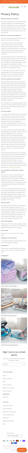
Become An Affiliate (7, 378)
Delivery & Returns (7, 384)
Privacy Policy (6, 394)
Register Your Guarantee (8, 387)
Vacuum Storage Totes (8, 414)
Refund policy (22, 445)
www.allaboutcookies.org (14, 167)
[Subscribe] (23, 364)
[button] (2, 6)
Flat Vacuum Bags (7, 408)
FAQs (4, 381)
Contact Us (5, 397)
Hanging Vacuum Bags (8, 420)
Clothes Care (6, 417)
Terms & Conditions (7, 391)
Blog (4, 424)
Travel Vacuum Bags (8, 405)
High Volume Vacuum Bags (9, 286)
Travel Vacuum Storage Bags (9, 345)
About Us (5, 375)
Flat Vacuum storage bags (8, 315)
